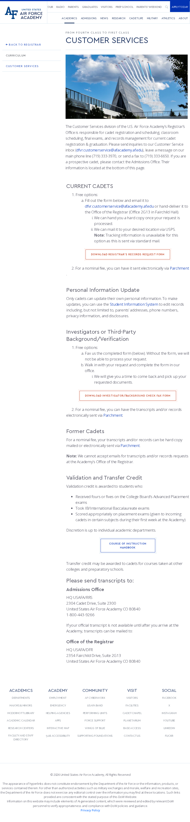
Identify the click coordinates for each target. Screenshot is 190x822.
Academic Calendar (21, 720)
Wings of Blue (95, 728)
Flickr (169, 735)
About (183, 18)
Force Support (95, 720)
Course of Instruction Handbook (127, 545)
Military (152, 18)
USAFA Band (95, 705)
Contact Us (132, 735)
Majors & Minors (21, 705)
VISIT (132, 690)
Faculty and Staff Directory (20, 737)
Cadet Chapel (132, 712)
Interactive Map (58, 728)
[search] (166, 6)
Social (169, 690)
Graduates (90, 6)
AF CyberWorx (95, 697)
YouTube (169, 720)
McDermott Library (20, 712)
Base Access (132, 728)
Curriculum (16, 55)
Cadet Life (136, 18)
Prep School (124, 6)
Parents (73, 6)
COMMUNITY (95, 690)
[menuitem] (60, 6)
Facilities (132, 705)
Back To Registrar (24, 44)
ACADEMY (58, 690)
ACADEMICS (21, 690)
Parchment (179, 268)
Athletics (168, 18)
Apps (58, 720)
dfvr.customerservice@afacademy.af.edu (109, 150)
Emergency (58, 705)
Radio (60, 6)
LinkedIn (169, 728)
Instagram (169, 712)
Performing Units (95, 712)
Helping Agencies (58, 712)
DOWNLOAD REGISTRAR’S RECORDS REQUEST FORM (128, 254)
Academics (69, 18)
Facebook (169, 697)
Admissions (89, 18)
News (104, 18)
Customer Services (22, 66)
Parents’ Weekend (149, 6)
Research (118, 18)
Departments (21, 697)
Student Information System (134, 304)
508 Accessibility (58, 735)
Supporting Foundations (95, 735)
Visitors (106, 6)
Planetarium (132, 720)
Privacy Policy (90, 810)
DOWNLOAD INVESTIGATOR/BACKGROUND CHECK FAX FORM (128, 395)
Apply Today (180, 6)
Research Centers (21, 728)
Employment (57, 697)
